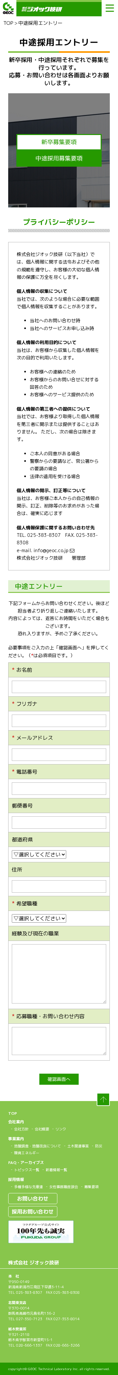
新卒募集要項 (59, 142)
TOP (8, 23)
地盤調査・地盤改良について (37, 1146)
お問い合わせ (33, 1198)
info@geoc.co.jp (51, 550)
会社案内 (16, 1122)
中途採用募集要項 (59, 158)
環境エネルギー (26, 1153)
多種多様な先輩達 (28, 1186)
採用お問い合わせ (33, 1211)
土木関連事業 (78, 1146)
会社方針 (21, 1129)
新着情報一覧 (56, 1169)
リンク (60, 1129)
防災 (98, 1146)
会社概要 (42, 1129)
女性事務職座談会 (63, 1186)
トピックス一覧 (26, 1169)
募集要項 (91, 1186)
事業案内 (16, 1138)
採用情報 (16, 1179)
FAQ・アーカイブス (26, 1162)
